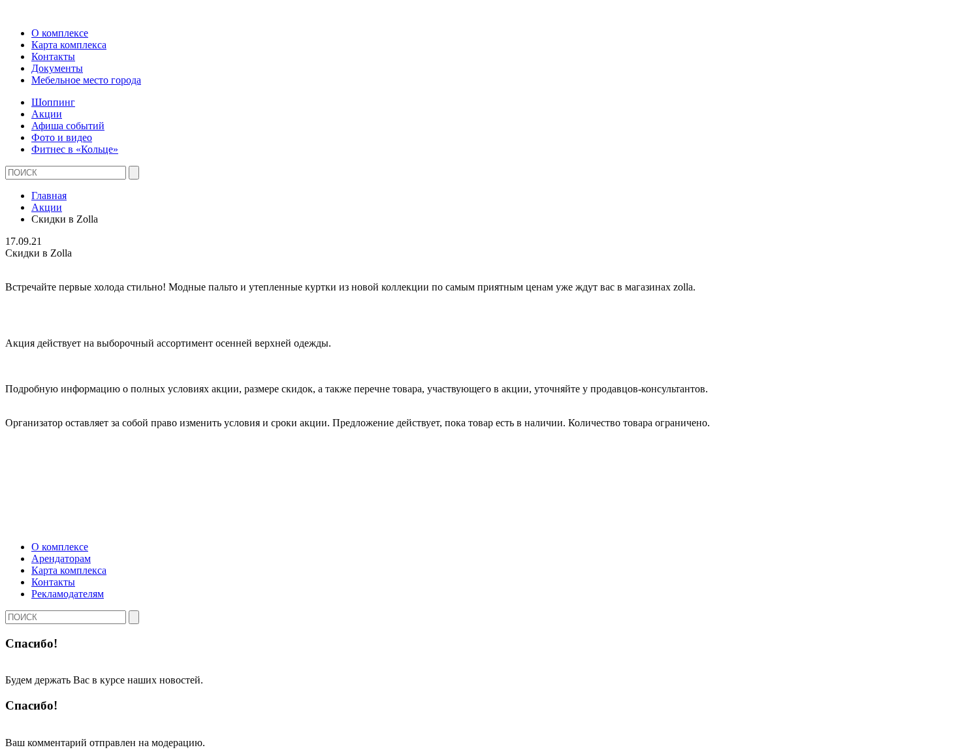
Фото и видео (61, 137)
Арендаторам (61, 558)
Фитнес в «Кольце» (74, 149)
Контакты (53, 56)
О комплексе (59, 33)
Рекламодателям (67, 593)
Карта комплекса (68, 44)
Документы (57, 68)
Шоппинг (53, 102)
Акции (46, 113)
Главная (49, 195)
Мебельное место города (86, 80)
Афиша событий (67, 125)
